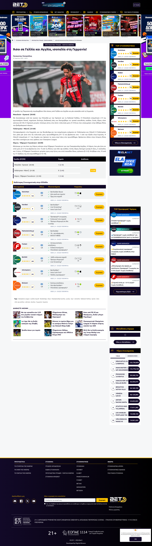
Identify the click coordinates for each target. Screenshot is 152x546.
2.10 (61, 165)
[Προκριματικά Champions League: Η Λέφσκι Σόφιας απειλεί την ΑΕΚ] (79, 323)
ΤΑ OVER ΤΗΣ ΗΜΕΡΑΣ (21, 470)
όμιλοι (94, 299)
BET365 (79, 483)
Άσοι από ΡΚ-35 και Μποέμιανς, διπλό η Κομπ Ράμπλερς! (93, 314)
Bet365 (24, 257)
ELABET (79, 473)
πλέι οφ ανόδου (20, 302)
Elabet (24, 218)
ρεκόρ (68, 299)
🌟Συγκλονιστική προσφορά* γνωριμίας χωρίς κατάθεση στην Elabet (123, 251)
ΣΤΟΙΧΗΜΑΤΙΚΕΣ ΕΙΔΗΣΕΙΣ (116, 470)
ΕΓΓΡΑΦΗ (137, 5)
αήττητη (27, 302)
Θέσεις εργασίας (114, 510)
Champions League (24, 299)
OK (135, 539)
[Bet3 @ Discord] (15, 501)
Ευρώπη (45, 302)
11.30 (93, 170)
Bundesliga (43, 299)
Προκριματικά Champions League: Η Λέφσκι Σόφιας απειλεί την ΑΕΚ (93, 323)
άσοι (97, 299)
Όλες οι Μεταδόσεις (123, 342)
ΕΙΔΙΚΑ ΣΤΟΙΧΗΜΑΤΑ (52, 470)
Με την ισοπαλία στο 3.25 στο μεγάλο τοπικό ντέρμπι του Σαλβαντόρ (31, 314)
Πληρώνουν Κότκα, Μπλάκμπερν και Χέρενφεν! (59, 314)
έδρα (49, 299)
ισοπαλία (77, 299)
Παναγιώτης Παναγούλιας (22, 56)
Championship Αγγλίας (58, 299)
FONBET (79, 480)
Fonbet (24, 244)
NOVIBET (80, 470)
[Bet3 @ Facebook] (21, 501)
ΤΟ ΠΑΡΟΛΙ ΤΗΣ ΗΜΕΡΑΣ (22, 473)
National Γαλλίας (86, 299)
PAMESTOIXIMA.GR (83, 476)
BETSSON (80, 490)
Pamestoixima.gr (28, 231)
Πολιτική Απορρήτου (115, 507)
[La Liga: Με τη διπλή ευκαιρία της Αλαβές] (17, 323)
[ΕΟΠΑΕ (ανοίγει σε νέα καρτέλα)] (83, 532)
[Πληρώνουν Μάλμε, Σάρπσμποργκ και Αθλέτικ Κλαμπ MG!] (48, 332)
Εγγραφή (99, 194)
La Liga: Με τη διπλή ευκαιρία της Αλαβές (30, 322)
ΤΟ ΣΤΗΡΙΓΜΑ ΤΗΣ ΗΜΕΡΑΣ (23, 466)
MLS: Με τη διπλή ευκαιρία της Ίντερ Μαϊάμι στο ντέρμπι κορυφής (93, 332)
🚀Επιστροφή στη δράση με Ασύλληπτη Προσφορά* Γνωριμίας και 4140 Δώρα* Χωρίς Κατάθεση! (125, 268)
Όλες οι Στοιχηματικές (123, 143)
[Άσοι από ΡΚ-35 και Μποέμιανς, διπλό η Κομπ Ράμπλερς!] (79, 314)
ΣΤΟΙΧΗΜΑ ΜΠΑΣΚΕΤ (52, 476)
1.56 (61, 176)
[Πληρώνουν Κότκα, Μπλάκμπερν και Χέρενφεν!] (48, 314)
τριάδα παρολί (34, 299)
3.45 (62, 170)
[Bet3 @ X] (27, 501)
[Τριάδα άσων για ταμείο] (17, 332)
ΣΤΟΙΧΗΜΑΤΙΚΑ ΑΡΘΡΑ (115, 466)
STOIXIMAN (80, 466)
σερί (72, 299)
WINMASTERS (81, 487)
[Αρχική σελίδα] (12, 40)
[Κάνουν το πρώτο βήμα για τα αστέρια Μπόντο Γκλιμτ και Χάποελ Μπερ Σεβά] (48, 323)
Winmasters (26, 270)
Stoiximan (25, 192)
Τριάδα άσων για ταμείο (31, 330)
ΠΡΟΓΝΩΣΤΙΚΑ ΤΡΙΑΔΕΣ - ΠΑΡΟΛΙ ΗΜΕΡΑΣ (42, 40)
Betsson (25, 283)
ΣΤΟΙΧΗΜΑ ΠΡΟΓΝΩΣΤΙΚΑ (22, 40)
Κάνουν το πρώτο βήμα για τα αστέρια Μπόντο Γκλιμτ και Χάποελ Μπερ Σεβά (63, 323)
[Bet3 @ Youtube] (34, 501)
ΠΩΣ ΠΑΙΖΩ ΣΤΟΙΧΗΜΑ (115, 473)
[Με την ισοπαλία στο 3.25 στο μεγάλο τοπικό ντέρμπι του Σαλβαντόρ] (16, 314)
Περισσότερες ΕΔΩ (123, 291)
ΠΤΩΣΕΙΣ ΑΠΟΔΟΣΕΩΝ (53, 466)
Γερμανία (39, 302)
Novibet (25, 204)
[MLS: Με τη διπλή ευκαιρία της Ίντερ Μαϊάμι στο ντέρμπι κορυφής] (79, 332)
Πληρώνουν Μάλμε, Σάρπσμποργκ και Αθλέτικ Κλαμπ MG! (62, 332)
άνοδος (33, 302)
